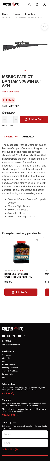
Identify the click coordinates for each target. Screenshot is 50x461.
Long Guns (30, 14)
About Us (6, 358)
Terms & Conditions (10, 371)
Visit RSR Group (10, 91)
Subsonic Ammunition (11, 345)
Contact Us (6, 355)
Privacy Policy (8, 374)
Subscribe (8, 449)
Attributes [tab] (28, 136)
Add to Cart (36, 119)
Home (5, 14)
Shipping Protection (10, 368)
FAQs (4, 361)
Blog (4, 377)
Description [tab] (11, 136)
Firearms (16, 14)
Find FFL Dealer (8, 364)
